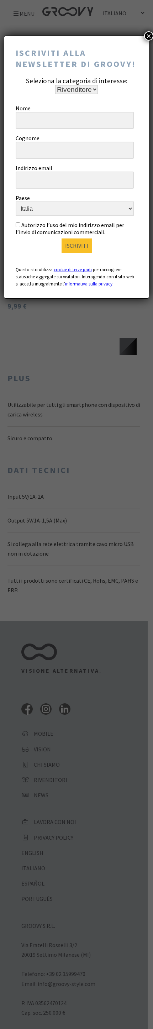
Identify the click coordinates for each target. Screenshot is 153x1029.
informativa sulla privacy (88, 284)
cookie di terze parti (73, 269)
